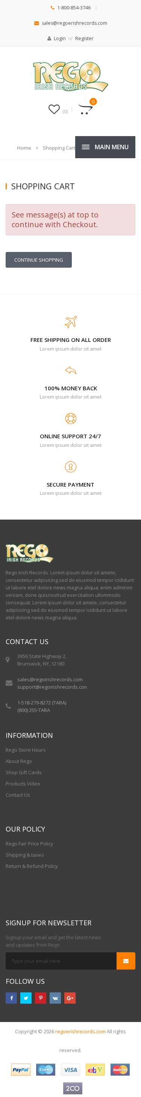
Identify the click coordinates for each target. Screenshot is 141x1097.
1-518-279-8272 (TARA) (41, 702)
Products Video (23, 783)
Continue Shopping (38, 259)
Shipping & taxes (25, 854)
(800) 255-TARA (33, 710)
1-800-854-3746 (74, 7)
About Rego (19, 761)
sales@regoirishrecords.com (50, 679)
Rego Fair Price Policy (29, 843)
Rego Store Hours (26, 749)
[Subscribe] (126, 961)
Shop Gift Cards (24, 772)
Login (60, 38)
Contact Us (18, 794)
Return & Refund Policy (32, 866)
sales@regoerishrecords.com (74, 23)
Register (84, 38)
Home (24, 147)
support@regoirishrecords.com (52, 686)
